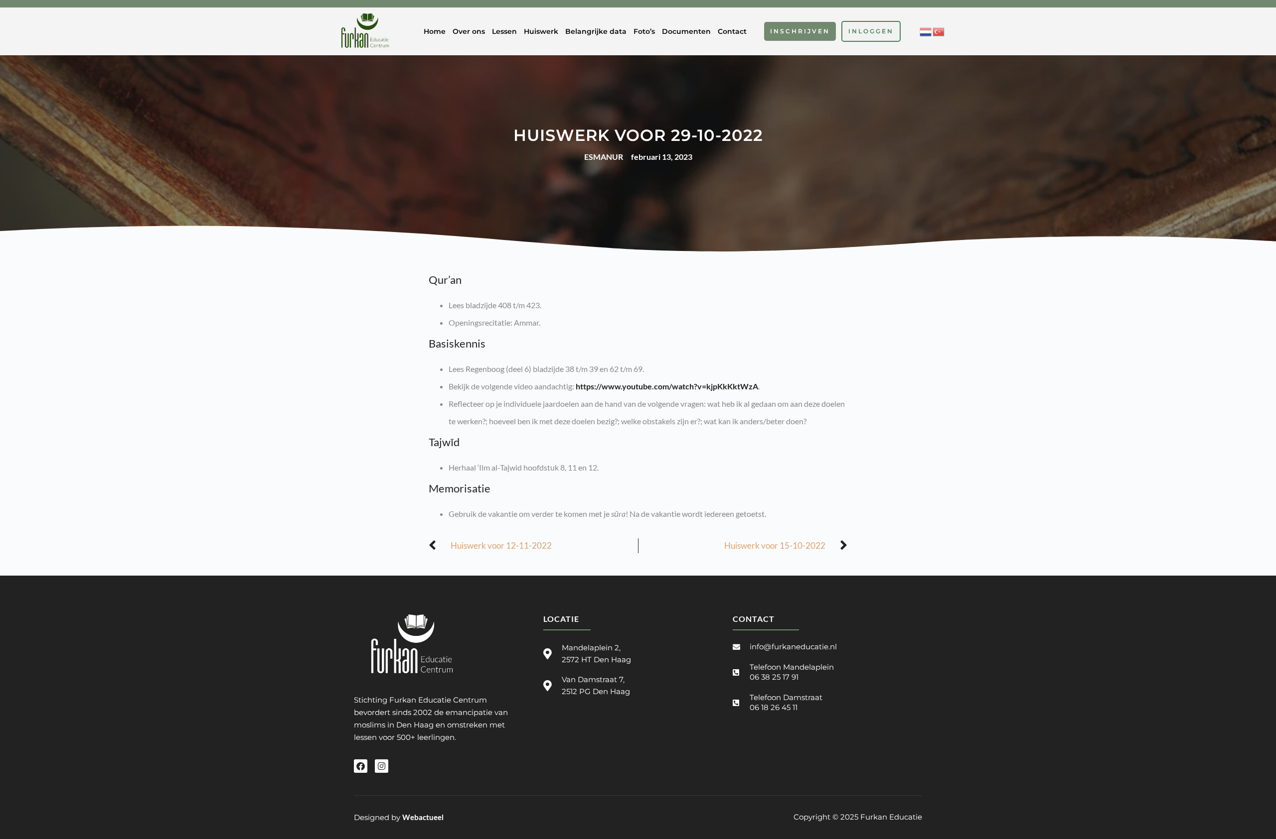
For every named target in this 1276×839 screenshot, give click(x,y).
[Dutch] (926, 30)
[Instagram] (381, 766)
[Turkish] (939, 30)
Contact (732, 31)
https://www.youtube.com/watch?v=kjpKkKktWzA (667, 386)
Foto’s (644, 31)
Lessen (504, 31)
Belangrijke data (596, 31)
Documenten (686, 31)
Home (435, 31)
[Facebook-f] (360, 766)
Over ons (469, 31)
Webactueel (423, 817)
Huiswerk (541, 31)
